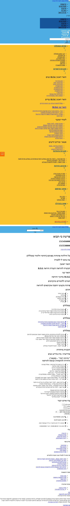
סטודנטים (62, 6)
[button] (55, 16)
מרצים (63, 8)
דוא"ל (68, 408)
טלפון (68, 406)
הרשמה (63, 4)
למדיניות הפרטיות (53, 502)
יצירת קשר (62, 12)
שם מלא (67, 404)
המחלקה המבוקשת (64, 410)
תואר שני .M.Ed (59, 107)
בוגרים (63, 10)
